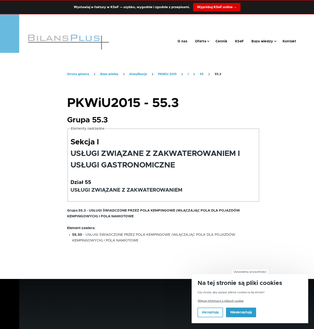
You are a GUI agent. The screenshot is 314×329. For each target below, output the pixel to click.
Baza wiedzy (109, 74)
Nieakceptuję (241, 312)
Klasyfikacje (138, 74)
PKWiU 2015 (167, 74)
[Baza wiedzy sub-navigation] (278, 41)
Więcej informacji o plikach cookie (221, 300)
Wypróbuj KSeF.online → (217, 7)
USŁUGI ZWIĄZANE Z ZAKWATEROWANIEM (126, 190)
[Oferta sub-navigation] (211, 41)
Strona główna (78, 74)
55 (202, 74)
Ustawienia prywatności (249, 271)
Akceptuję (210, 312)
